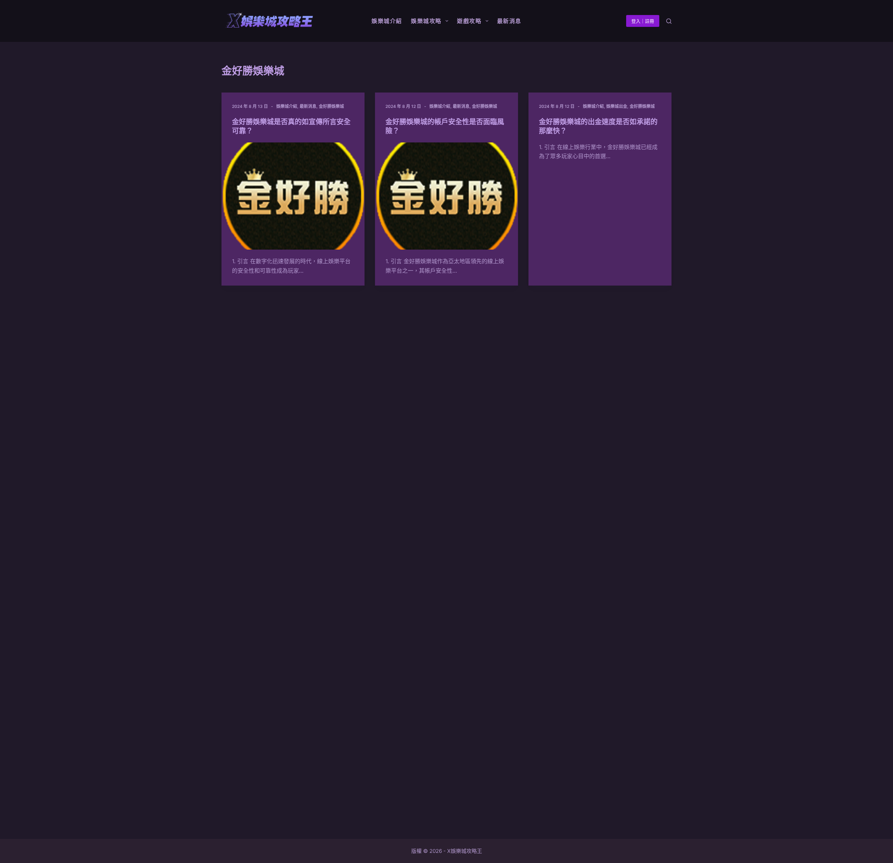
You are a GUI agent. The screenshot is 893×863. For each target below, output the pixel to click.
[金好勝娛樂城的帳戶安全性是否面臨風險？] (446, 196)
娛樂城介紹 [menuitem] (387, 20)
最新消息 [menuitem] (509, 20)
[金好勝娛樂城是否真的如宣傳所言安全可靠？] (293, 196)
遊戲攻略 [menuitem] (469, 20)
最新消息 (308, 106)
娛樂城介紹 (286, 106)
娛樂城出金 (616, 106)
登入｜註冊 (642, 21)
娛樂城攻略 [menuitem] (426, 20)
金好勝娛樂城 (331, 106)
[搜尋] (668, 21)
